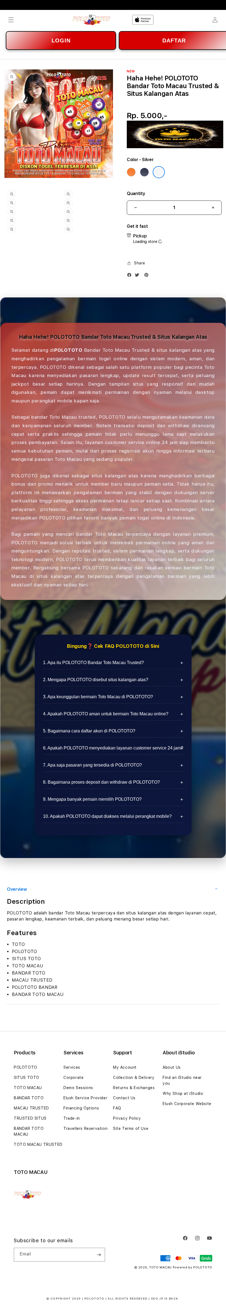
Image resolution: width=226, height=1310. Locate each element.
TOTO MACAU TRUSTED (38, 1144)
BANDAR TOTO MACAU (29, 1131)
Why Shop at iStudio (183, 1093)
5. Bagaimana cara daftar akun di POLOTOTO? (89, 731)
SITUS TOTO (26, 1077)
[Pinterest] (148, 276)
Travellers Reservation (85, 1128)
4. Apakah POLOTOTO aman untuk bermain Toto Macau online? (105, 713)
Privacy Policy (127, 1118)
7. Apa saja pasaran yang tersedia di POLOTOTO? (92, 765)
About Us (172, 1067)
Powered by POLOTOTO (192, 1267)
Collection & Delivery (134, 1077)
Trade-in (71, 1118)
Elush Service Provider (85, 1098)
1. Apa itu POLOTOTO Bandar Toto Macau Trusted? (93, 662)
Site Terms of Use (130, 1128)
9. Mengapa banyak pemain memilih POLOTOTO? (92, 799)
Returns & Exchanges (134, 1088)
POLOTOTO (25, 1067)
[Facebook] (130, 276)
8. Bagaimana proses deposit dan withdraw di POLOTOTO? (101, 782)
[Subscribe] (99, 1255)
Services (71, 1067)
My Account (125, 1067)
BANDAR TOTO (29, 1098)
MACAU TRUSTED (31, 1108)
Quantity (136, 193)
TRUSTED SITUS (30, 1118)
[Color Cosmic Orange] (131, 172)
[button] (11, 19)
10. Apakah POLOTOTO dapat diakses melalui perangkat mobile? (107, 816)
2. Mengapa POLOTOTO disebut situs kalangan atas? (95, 679)
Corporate (73, 1077)
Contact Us (124, 1098)
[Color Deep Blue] (144, 172)
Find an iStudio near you (182, 1080)
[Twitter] (138, 276)
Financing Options (81, 1108)
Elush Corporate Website (187, 1103)
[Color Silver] (158, 172)
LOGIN (61, 40)
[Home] (91, 20)
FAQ (117, 1108)
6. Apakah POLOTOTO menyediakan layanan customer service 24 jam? (113, 748)
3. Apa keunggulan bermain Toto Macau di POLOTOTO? (98, 696)
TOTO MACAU (28, 1088)
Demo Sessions (78, 1088)
